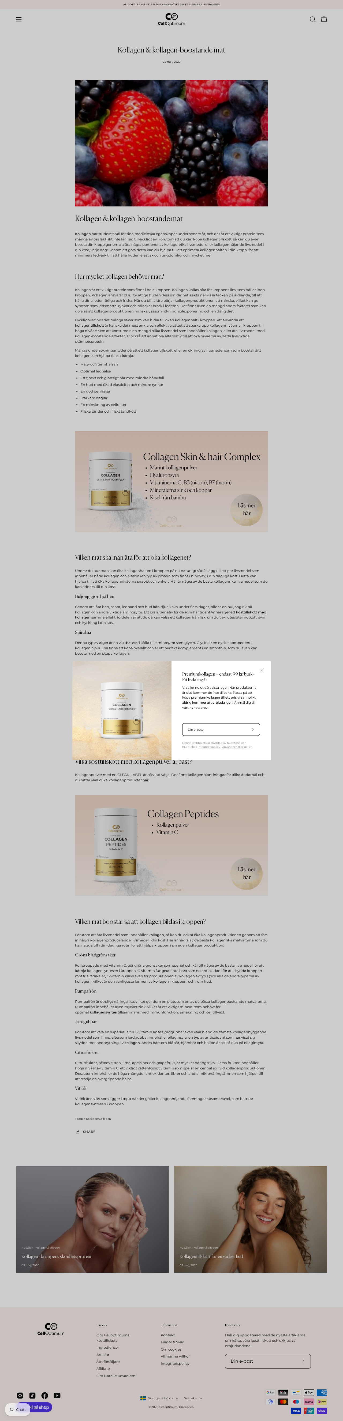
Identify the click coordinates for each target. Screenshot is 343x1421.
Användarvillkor (233, 746)
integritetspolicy (209, 746)
